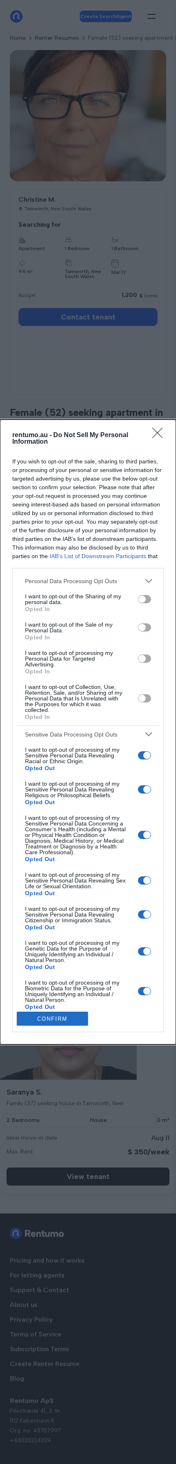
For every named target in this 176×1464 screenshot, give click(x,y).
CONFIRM (52, 1019)
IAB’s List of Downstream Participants (98, 556)
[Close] (160, 435)
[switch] (144, 599)
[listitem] (88, 581)
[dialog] (88, 732)
